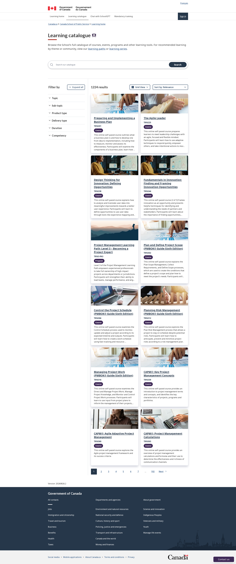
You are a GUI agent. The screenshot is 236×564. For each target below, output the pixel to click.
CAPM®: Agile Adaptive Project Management (114, 435)
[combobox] (138, 87)
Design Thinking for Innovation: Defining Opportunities (107, 183)
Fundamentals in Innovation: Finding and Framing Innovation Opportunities (163, 183)
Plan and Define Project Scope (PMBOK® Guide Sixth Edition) (163, 246)
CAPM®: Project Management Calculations (163, 435)
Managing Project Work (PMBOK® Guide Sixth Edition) (113, 373)
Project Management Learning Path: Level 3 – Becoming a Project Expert (114, 248)
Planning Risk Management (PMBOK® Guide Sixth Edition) (163, 311)
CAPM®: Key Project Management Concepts (159, 373)
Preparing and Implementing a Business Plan (114, 119)
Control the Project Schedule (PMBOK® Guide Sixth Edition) (113, 311)
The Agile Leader (155, 118)
